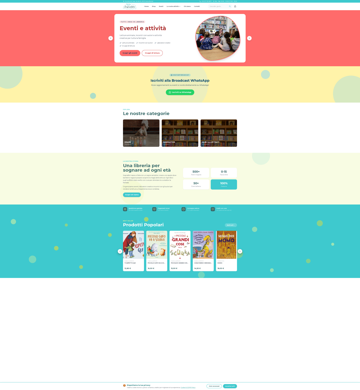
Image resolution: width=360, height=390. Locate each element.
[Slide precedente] (110, 38)
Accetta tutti (230, 386)
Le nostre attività (173, 6)
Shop (154, 6)
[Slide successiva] (249, 38)
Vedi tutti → (231, 225)
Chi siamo (187, 6)
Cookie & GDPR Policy (188, 387)
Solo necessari (214, 386)
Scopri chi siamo (132, 195)
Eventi (161, 6)
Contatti (197, 6)
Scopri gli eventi (130, 53)
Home (146, 6)
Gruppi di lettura (152, 53)
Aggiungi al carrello (133, 256)
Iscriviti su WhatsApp (181, 92)
